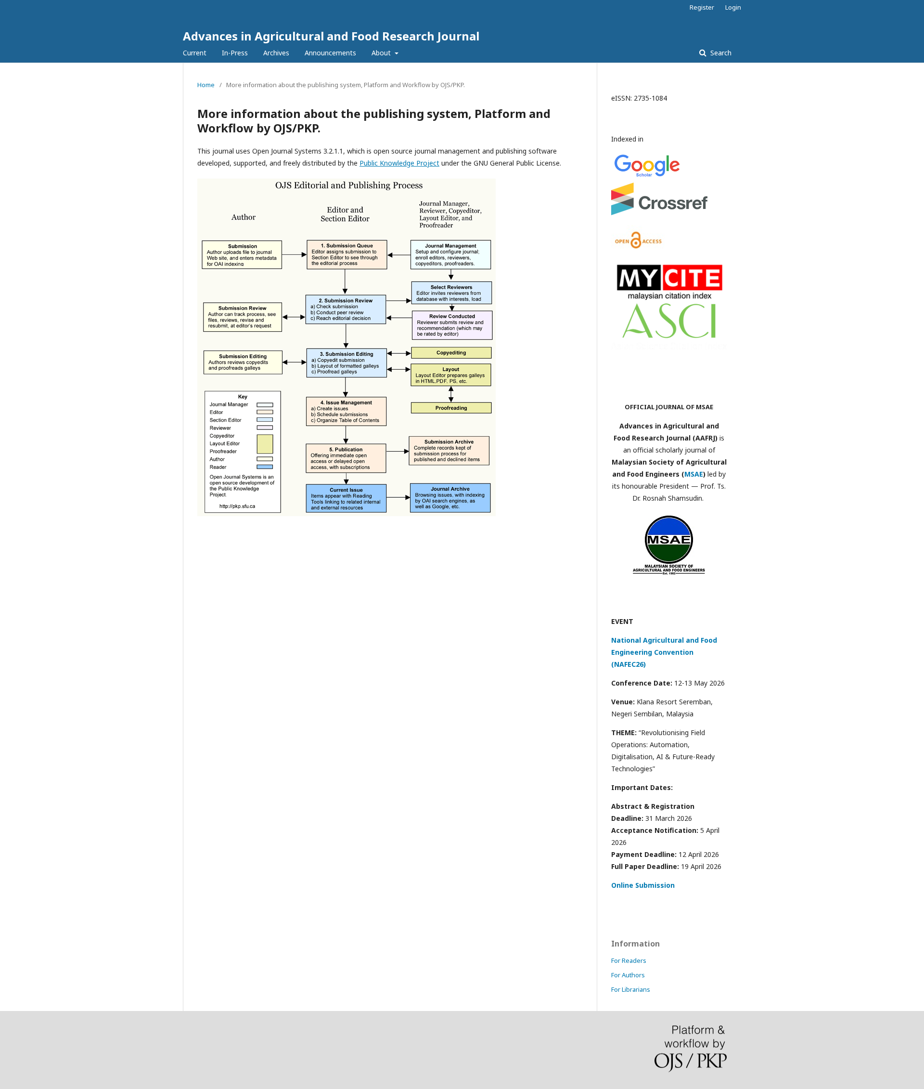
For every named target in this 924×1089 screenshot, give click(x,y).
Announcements (330, 52)
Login (733, 7)
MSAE (693, 474)
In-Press (235, 52)
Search (720, 52)
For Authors (628, 975)
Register (702, 7)
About (382, 52)
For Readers (628, 960)
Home (206, 84)
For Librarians (630, 989)
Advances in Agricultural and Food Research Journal (331, 36)
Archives (276, 52)
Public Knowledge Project (399, 163)
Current (194, 52)
